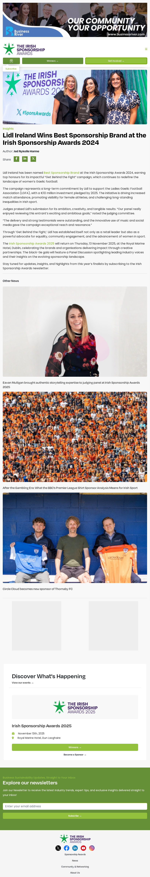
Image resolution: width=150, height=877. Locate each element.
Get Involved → (116, 60)
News (75, 860)
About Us (75, 872)
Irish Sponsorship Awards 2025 (42, 725)
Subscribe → (75, 815)
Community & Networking (75, 866)
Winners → (53, 60)
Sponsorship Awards (75, 854)
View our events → (23, 682)
